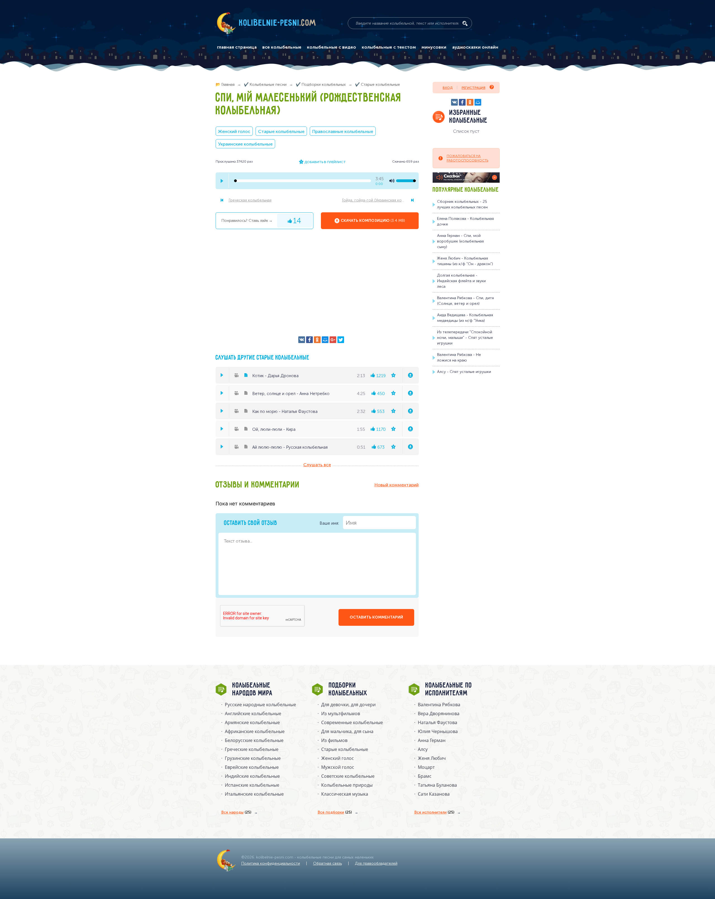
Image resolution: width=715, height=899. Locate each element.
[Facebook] (309, 339)
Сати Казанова (434, 794)
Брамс (425, 776)
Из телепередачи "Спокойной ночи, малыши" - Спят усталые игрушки (465, 338)
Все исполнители (434, 812)
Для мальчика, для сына (347, 731)
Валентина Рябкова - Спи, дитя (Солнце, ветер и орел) (465, 301)
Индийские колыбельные (252, 776)
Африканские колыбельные (255, 731)
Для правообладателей (376, 863)
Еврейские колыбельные (252, 767)
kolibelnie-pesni (277, 23)
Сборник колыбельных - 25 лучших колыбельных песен (462, 204)
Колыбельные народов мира (252, 689)
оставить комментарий (376, 617)
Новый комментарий (397, 484)
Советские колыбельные (348, 776)
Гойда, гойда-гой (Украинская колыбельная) (380, 200)
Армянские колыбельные (252, 722)
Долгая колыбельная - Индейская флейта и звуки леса (461, 281)
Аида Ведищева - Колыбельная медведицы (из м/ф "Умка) (465, 318)
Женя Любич (432, 758)
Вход (447, 87)
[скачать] (410, 375)
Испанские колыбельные (252, 785)
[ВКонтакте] (301, 339)
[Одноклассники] (317, 339)
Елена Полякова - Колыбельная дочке (465, 221)
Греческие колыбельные (251, 749)
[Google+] (333, 339)
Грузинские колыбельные (253, 758)
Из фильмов (334, 740)
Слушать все (317, 464)
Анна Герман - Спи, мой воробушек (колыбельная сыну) (460, 241)
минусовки (433, 47)
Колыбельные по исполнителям (448, 689)
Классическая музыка (344, 794)
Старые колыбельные (281, 131)
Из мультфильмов (340, 713)
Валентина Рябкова (439, 704)
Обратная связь (327, 863)
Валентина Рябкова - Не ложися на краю (459, 357)
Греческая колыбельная (250, 200)
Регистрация (473, 88)
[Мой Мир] (325, 339)
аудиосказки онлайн (475, 47)
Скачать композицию (373, 220)
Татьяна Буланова (437, 785)
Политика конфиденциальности (270, 863)
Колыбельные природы (347, 785)
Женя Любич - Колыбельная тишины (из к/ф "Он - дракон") (465, 261)
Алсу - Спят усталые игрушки (464, 371)
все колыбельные (281, 47)
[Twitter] (340, 339)
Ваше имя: (330, 523)
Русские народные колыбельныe (260, 704)
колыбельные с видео (331, 47)
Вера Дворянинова (438, 713)
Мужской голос (337, 767)
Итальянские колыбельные (254, 794)
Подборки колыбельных (348, 689)
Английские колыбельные (253, 713)
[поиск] (465, 23)
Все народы (236, 812)
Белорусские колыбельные (254, 740)
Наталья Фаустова (437, 722)
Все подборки (335, 812)
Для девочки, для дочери (348, 704)
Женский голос (234, 131)
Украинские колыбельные (245, 144)
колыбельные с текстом (389, 47)
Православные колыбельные (342, 131)
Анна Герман (431, 740)
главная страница (237, 47)
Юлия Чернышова (438, 731)
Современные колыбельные (352, 722)
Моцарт (426, 767)
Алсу (423, 749)
